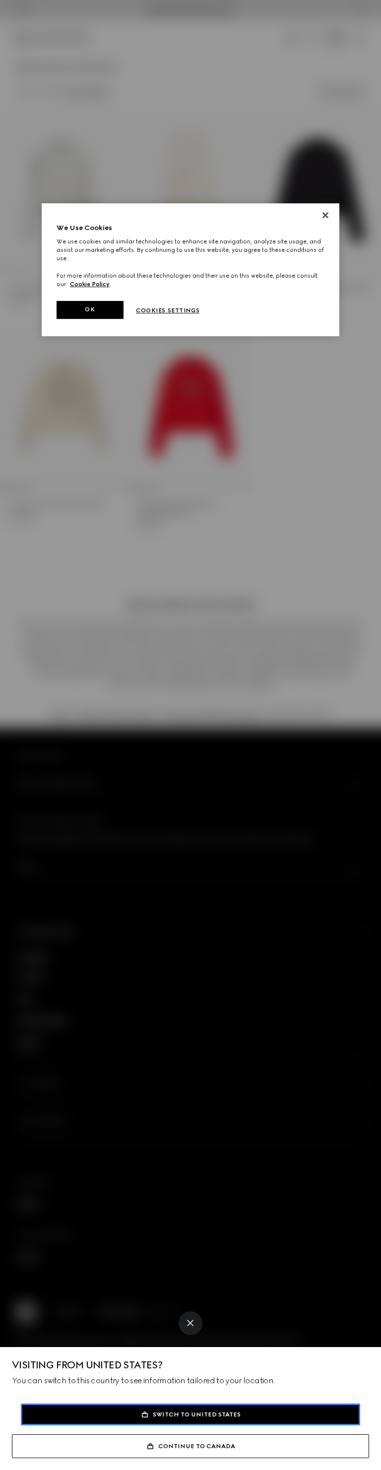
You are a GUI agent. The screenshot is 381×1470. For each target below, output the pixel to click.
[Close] (190, 1323)
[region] (190, 269)
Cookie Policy (90, 284)
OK (90, 309)
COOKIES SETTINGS (167, 310)
